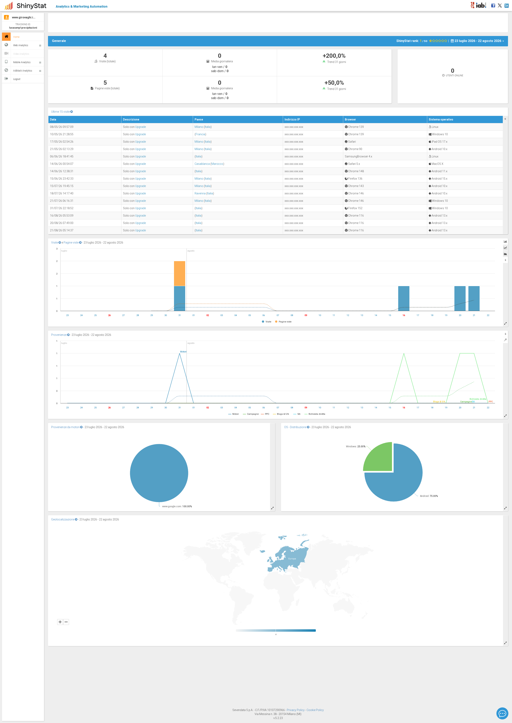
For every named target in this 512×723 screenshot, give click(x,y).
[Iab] (481, 4)
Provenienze (59, 334)
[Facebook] (492, 4)
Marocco (217, 163)
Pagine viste (71, 242)
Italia (208, 126)
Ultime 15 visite (60, 111)
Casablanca (202, 163)
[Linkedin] (506, 4)
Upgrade (140, 126)
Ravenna (200, 193)
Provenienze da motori (65, 427)
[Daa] (472, 4)
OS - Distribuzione (295, 427)
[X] (500, 4)
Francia (200, 134)
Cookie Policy (315, 710)
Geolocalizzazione (63, 519)
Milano (199, 126)
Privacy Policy (296, 710)
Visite (55, 242)
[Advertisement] (167, 22)
